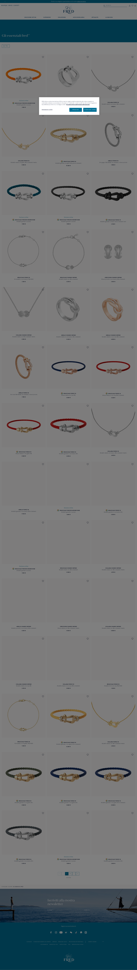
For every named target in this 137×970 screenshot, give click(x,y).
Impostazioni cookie (47, 109)
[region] (69, 106)
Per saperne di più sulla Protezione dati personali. (78, 104)
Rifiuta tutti (76, 109)
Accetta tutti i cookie (90, 109)
